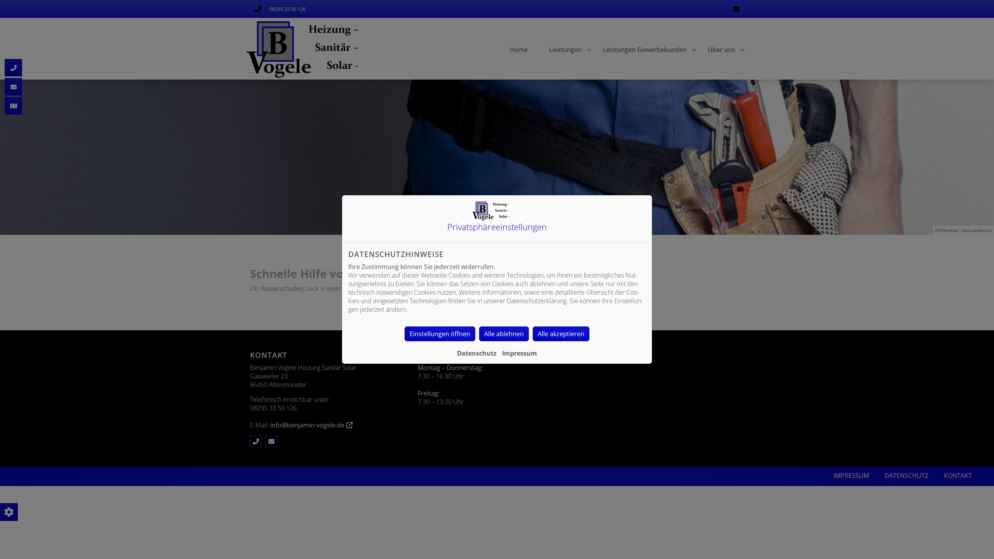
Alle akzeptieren (561, 334)
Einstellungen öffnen (440, 334)
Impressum (519, 353)
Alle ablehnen (504, 334)
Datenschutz (477, 353)
